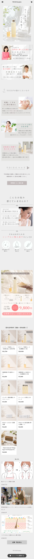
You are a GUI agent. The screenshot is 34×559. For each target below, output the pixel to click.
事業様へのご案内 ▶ (17, 183)
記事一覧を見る (17, 542)
